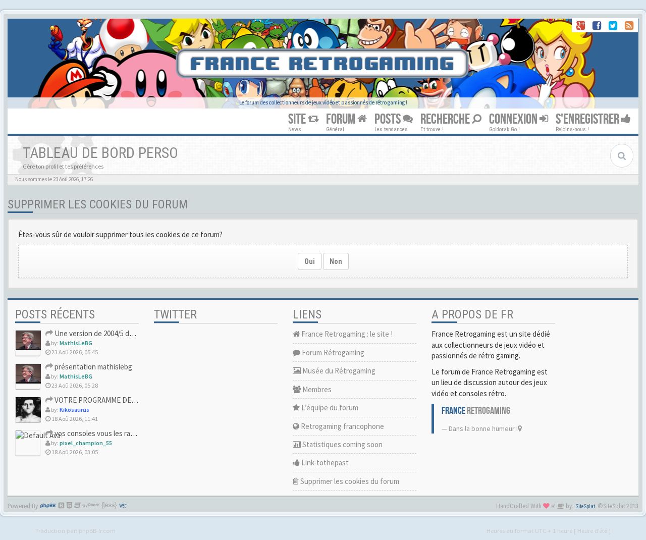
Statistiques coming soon (342, 444)
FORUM (341, 119)
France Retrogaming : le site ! (346, 334)
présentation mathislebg (92, 366)
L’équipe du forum (329, 407)
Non (336, 261)
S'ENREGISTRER (588, 119)
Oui (309, 261)
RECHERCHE (446, 119)
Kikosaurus (74, 409)
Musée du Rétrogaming (338, 370)
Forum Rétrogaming (332, 352)
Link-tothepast (324, 462)
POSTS (388, 119)
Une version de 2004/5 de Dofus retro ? (115, 333)
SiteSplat (585, 506)
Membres (316, 389)
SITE (298, 119)
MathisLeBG (76, 343)
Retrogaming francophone (341, 426)
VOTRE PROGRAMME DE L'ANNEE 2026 (114, 400)
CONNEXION (514, 119)
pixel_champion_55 (86, 443)
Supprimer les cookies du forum (349, 481)
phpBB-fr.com (97, 530)
